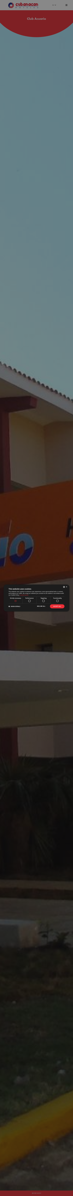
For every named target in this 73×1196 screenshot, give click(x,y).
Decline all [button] (41, 606)
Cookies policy (24, 595)
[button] (14, 606)
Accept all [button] (57, 606)
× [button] (66, 586)
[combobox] (64, 587)
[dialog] (36, 598)
